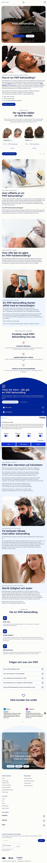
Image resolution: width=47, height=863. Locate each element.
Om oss (3, 778)
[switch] (17, 436)
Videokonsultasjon (35, 766)
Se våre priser (30, 36)
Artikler (3, 798)
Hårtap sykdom (5, 805)
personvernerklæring (5, 850)
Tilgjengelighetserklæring (7, 789)
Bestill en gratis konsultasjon (10, 402)
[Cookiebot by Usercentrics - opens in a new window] (40, 418)
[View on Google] (5, 709)
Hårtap (3, 803)
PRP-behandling (27, 783)
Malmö (26, 766)
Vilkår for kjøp (5, 792)
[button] (40, 153)
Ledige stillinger (5, 782)
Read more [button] (6, 717)
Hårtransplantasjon (28, 778)
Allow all (38, 444)
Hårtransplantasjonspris (29, 780)
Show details (40, 440)
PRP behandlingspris (28, 785)
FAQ (3, 801)
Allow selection (23, 444)
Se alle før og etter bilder (9, 153)
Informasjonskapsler (6, 787)
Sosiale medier (5, 780)
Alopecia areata (5, 808)
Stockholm (10, 766)
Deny (9, 444)
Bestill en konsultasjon (19, 36)
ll (9, 83)
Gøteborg (19, 766)
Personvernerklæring (6, 785)
